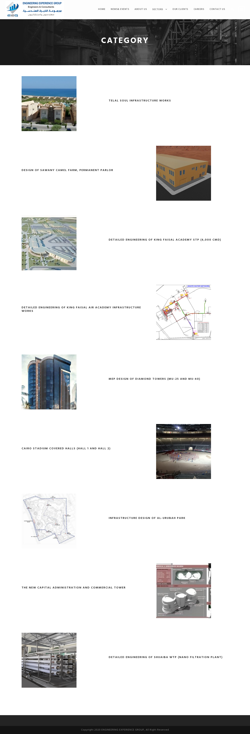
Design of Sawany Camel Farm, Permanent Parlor (67, 170)
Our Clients (180, 9)
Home (101, 9)
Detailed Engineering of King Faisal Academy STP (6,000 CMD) (165, 239)
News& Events (120, 9)
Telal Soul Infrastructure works (140, 100)
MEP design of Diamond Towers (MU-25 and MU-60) (154, 379)
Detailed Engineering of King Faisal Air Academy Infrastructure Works (81, 309)
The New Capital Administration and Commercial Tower (74, 587)
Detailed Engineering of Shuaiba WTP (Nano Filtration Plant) (166, 657)
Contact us (217, 9)
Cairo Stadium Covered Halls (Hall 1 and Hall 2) (66, 448)
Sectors (157, 9)
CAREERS (199, 9)
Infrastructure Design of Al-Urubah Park (147, 518)
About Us (141, 9)
